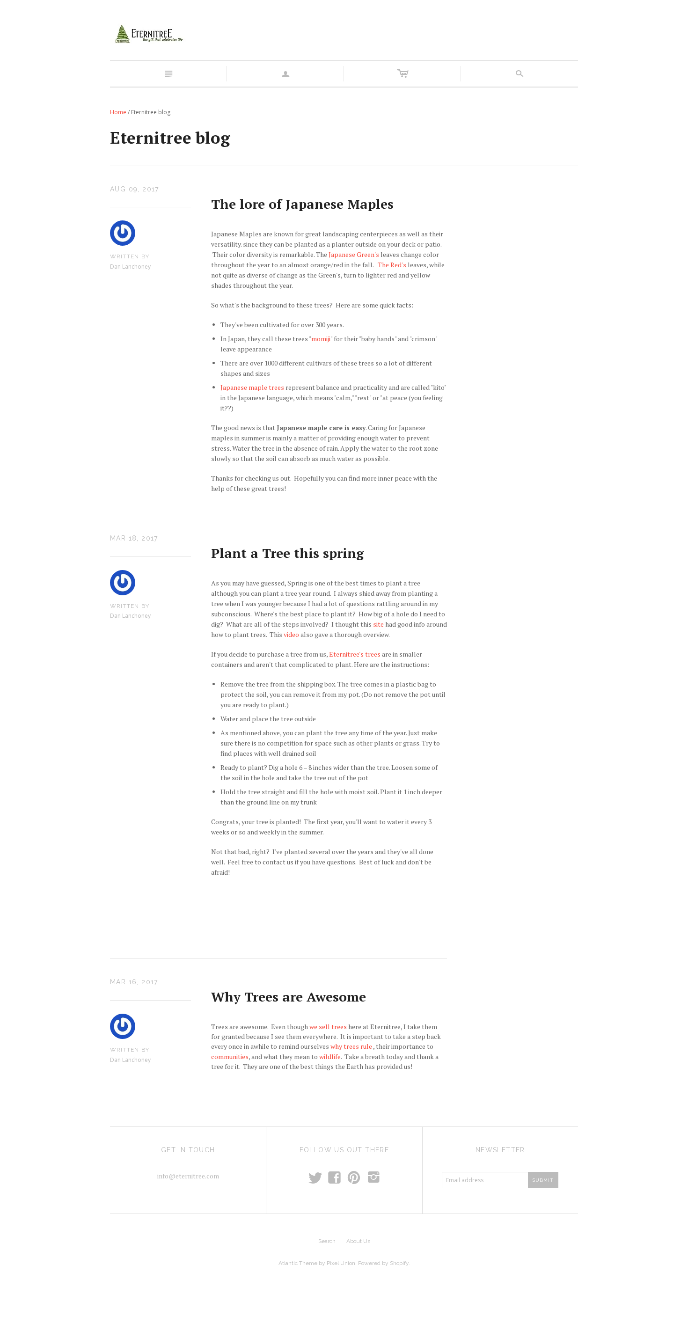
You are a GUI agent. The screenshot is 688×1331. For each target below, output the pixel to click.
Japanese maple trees (252, 387)
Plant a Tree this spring (287, 553)
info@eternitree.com (188, 1175)
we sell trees (328, 1026)
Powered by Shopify (383, 1263)
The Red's (393, 264)
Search (327, 1241)
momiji (320, 338)
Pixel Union (341, 1263)
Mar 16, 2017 (134, 982)
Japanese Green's (354, 254)
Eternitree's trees (355, 654)
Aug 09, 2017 (134, 189)
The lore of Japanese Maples (302, 203)
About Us (358, 1241)
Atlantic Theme (297, 1263)
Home (118, 112)
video (291, 634)
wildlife (330, 1056)
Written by (129, 256)
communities (230, 1056)
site (378, 624)
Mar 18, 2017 (134, 538)
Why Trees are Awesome (288, 996)
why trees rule (351, 1046)
